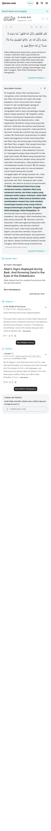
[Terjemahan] (44, 88)
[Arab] (41, 88)
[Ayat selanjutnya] (47, 19)
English (24, 11)
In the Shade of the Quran (14, 306)
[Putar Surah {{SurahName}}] (6, 27)
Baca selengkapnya (12, 289)
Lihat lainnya (27, 331)
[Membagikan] (36, 27)
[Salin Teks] (31, 27)
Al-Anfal (21, 17)
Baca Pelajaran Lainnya (25, 343)
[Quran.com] (9, 3)
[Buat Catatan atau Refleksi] (41, 27)
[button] (45, 34)
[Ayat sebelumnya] (43, 19)
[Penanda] (11, 27)
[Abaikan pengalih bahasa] (47, 11)
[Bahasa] (37, 3)
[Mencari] (42, 3)
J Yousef (7, 353)
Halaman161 (22, 21)
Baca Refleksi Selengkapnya (25, 389)
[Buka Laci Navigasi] (46, 3)
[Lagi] (46, 27)
